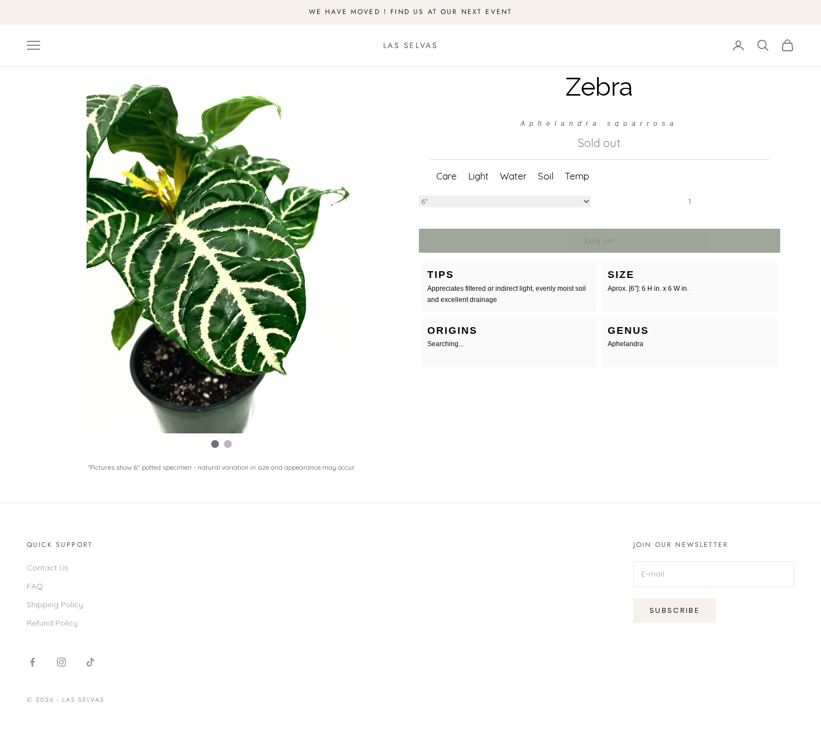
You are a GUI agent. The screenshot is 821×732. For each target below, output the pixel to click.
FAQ (35, 586)
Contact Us (48, 568)
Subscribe (675, 610)
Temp (577, 176)
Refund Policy (52, 623)
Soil (545, 176)
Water (513, 176)
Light (478, 176)
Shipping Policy (55, 604)
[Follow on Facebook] (32, 662)
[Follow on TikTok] (90, 662)
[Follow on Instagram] (61, 662)
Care (446, 176)
